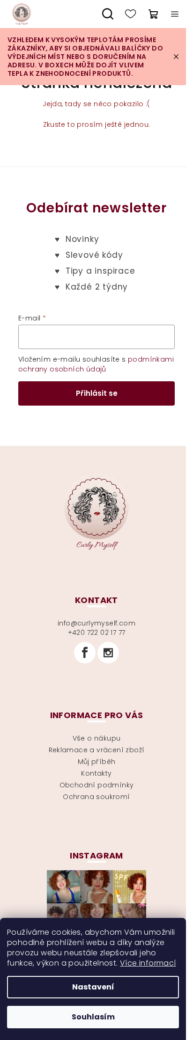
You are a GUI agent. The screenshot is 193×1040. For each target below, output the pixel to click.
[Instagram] (108, 652)
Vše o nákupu (97, 738)
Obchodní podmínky (96, 785)
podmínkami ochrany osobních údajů (96, 364)
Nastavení (93, 987)
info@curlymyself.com (96, 623)
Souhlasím (93, 1016)
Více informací (148, 963)
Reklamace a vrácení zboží (97, 750)
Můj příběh (97, 761)
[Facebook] (85, 652)
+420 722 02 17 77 (97, 632)
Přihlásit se (97, 393)
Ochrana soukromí (96, 796)
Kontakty (96, 773)
